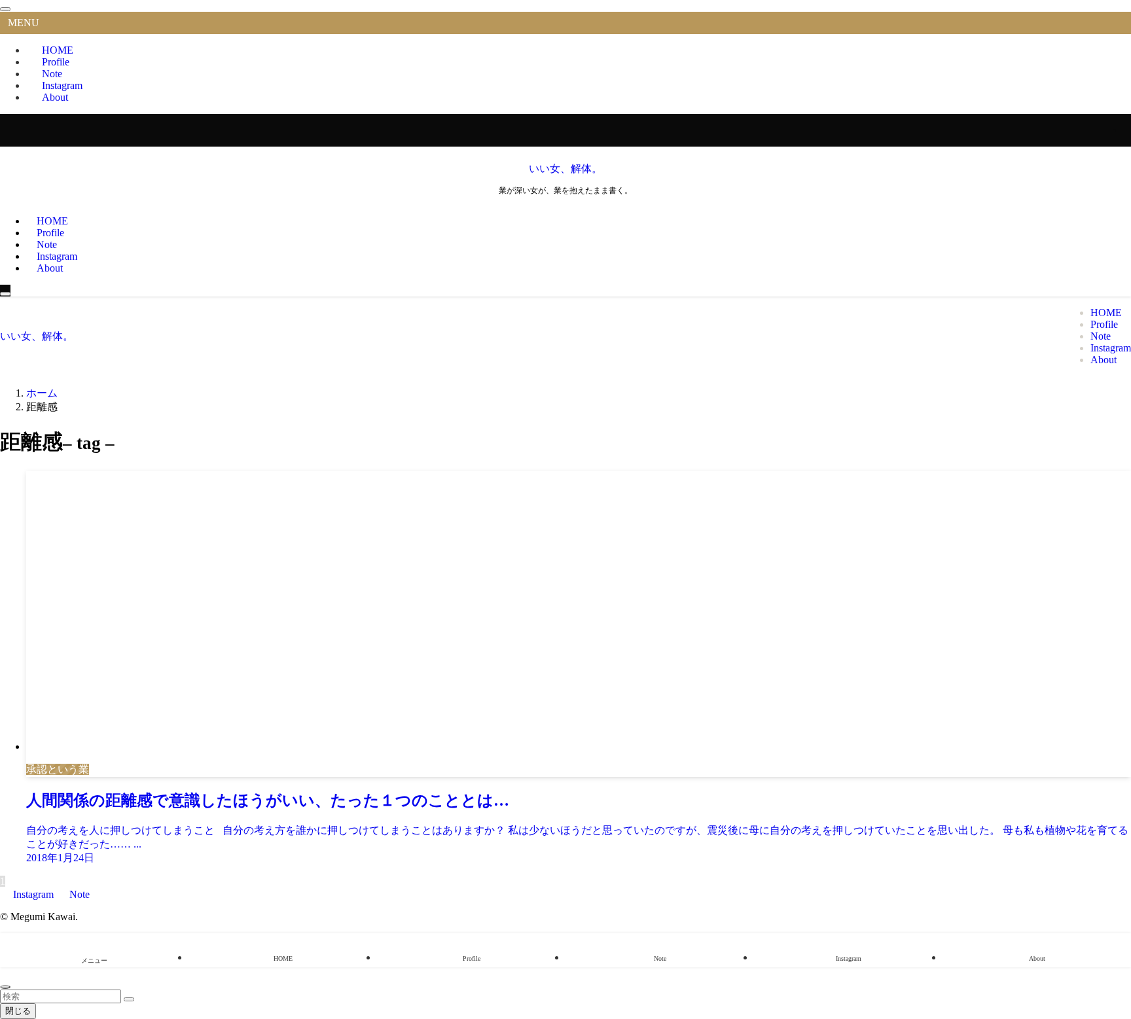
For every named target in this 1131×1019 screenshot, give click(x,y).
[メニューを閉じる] (5, 9)
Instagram (33, 894)
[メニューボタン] (5, 294)
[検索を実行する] (129, 999)
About (55, 97)
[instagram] (1127, 130)
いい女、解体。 (565, 168)
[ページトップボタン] (5, 987)
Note (78, 894)
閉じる (18, 1011)
